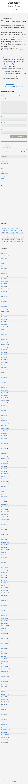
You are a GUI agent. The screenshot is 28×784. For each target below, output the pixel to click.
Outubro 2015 (4, 342)
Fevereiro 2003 (4, 694)
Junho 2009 (3, 527)
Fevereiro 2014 (4, 387)
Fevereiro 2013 (4, 415)
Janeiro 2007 (4, 587)
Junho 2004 (3, 653)
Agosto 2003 (3, 679)
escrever (21, 232)
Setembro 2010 (4, 489)
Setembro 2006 (4, 598)
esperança (8, 235)
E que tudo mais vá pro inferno (10, 63)
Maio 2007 (3, 577)
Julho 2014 (3, 375)
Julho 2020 (3, 283)
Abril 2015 (3, 357)
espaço (3, 235)
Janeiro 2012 (4, 448)
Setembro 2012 (4, 428)
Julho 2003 (3, 681)
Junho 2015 (3, 352)
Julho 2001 (3, 742)
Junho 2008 (3, 557)
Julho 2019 (3, 291)
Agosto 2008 (3, 552)
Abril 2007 (3, 580)
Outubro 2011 (4, 456)
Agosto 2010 (3, 491)
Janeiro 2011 (4, 479)
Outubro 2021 (4, 276)
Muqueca (5, 68)
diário (17, 232)
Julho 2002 (3, 712)
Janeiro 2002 (4, 727)
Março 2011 (3, 473)
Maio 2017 (3, 316)
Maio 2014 (3, 380)
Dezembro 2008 (4, 542)
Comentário (4, 99)
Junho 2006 (3, 605)
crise (7, 232)
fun (8, 237)
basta (22, 226)
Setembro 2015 (4, 344)
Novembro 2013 (4, 395)
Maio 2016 (3, 334)
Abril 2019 (3, 294)
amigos (8, 226)
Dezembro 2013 (4, 392)
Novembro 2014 (4, 367)
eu (12, 235)
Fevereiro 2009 (4, 537)
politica (18, 239)
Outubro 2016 (4, 326)
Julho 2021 (3, 278)
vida (3, 243)
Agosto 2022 (3, 263)
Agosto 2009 (3, 522)
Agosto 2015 (3, 347)
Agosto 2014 (3, 372)
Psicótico (12, 780)
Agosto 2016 (3, 329)
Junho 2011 (3, 466)
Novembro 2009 (4, 514)
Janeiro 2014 (4, 390)
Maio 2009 (3, 529)
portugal (3, 241)
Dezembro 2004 (4, 646)
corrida (3, 232)
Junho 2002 (3, 714)
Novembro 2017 (4, 306)
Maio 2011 (3, 468)
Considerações (10, 84)
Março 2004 (3, 661)
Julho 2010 (3, 494)
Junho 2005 (3, 633)
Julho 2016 (3, 332)
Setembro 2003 (4, 676)
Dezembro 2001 (4, 729)
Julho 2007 (3, 572)
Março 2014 (3, 385)
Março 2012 (3, 443)
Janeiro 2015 (4, 362)
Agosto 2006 (3, 600)
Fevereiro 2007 (4, 585)
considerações (5, 230)
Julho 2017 (3, 314)
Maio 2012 (3, 438)
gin (15, 237)
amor (12, 226)
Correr (2, 166)
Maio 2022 (3, 271)
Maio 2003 (3, 686)
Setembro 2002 (4, 707)
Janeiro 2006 (4, 618)
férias (12, 237)
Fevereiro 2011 (4, 476)
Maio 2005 (3, 636)
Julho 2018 (3, 301)
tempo (10, 241)
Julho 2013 (3, 405)
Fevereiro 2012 (4, 446)
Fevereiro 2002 (4, 724)
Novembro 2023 (4, 256)
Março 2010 (3, 504)
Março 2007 (3, 582)
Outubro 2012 (4, 425)
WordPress (21, 780)
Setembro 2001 (4, 737)
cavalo (17, 228)
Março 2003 (3, 691)
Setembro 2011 (4, 458)
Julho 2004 (3, 651)
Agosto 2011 (3, 461)
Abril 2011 (3, 471)
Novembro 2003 (4, 671)
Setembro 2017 (4, 311)
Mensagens (3, 176)
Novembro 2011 (4, 453)
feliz (3, 237)
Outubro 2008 (4, 547)
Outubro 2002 (4, 704)
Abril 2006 (3, 610)
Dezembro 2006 (4, 590)
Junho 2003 (3, 684)
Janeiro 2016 (4, 337)
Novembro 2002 (4, 701)
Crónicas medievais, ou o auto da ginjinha (13, 73)
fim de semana (11, 25)
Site (2, 129)
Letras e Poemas (4, 173)
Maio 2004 (3, 656)
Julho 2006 (3, 603)
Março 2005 (3, 638)
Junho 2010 (3, 496)
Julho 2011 (3, 463)
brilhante (4, 228)
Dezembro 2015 (4, 339)
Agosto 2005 (3, 628)
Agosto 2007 (3, 570)
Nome (3, 116)
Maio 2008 (3, 560)
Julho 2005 (3, 631)
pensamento (12, 239)
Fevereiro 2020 (4, 288)
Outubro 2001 (4, 734)
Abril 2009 (3, 532)
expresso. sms (22, 235)
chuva (21, 228)
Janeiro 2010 (4, 509)
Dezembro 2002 (4, 699)
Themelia (14, 781)
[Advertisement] (14, 204)
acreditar (4, 226)
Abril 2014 (3, 382)
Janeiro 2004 (4, 666)
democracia (12, 232)
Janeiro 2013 (4, 418)
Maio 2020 (3, 286)
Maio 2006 (3, 608)
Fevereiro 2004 (4, 663)
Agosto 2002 (3, 709)
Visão (2, 178)
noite (3, 239)
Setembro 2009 (4, 519)
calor (8, 228)
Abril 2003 (3, 689)
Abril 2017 (3, 319)
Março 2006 (3, 613)
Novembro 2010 (4, 484)
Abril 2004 (3, 658)
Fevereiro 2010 (4, 506)
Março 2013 (3, 413)
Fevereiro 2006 (4, 615)
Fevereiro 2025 (4, 253)
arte (19, 226)
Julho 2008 (3, 555)
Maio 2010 (3, 499)
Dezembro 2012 (4, 420)
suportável (21, 86)
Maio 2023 (3, 258)
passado (7, 239)
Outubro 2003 (4, 674)
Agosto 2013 (3, 402)
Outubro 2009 (4, 517)
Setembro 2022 (4, 261)
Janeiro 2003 (4, 696)
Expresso (3, 171)
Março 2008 (3, 565)
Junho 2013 (3, 408)
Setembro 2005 (4, 625)
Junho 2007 (3, 575)
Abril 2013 (3, 410)
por (22, 239)
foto (6, 237)
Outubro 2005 (4, 623)
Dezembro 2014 (4, 364)
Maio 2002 (3, 717)
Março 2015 (3, 359)
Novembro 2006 (4, 593)
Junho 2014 (3, 377)
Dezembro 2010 (4, 481)
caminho (12, 228)
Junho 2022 (3, 268)
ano (6, 86)
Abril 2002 (3, 719)
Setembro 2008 (4, 549)
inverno (13, 86)
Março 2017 (3, 321)
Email (3, 122)
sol (7, 241)
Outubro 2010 (4, 486)
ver (24, 241)
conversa (11, 230)
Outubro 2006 (4, 595)
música (21, 237)
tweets (14, 241)
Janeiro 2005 (4, 643)
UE (22, 241)
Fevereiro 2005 (4, 641)
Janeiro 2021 (4, 281)
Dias (2, 168)
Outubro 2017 (4, 309)
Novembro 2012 (4, 423)
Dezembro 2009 (4, 511)
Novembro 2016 (4, 324)
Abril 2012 (3, 440)
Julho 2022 (3, 266)
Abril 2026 (3, 250)
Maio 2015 (3, 354)
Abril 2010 (3, 501)
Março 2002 (3, 722)
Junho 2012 (3, 435)
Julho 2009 (3, 524)
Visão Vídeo (3, 181)
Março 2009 (3, 534)
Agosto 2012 (3, 430)
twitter (18, 241)
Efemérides (6, 57)
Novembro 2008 (4, 544)
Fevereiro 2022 (4, 273)
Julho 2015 (3, 349)
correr (20, 230)
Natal (16, 86)
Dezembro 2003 (4, 669)
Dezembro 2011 (4, 451)
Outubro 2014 (4, 370)
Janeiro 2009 (4, 539)
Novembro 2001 (4, 732)
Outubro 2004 (4, 648)
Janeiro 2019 (4, 299)
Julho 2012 (3, 433)
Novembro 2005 (4, 620)
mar (18, 237)
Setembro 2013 (4, 400)
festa (13, 27)
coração (16, 230)
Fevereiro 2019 (4, 296)
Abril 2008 (3, 562)
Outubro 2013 (4, 397)
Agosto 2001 (3, 739)
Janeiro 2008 (4, 567)
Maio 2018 (3, 304)
